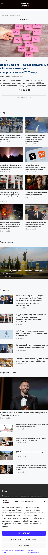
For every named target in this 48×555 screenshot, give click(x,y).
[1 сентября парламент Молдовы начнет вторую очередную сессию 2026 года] (6, 362)
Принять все (24, 533)
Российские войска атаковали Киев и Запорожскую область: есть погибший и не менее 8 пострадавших (10, 225)
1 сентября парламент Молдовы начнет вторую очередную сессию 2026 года (32, 360)
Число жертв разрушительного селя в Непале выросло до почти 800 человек (11, 137)
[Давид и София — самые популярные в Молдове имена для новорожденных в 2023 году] (24, 40)
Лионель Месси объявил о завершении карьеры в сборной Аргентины (23, 413)
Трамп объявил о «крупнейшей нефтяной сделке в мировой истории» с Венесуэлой (35, 224)
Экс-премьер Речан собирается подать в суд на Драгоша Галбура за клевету (32, 346)
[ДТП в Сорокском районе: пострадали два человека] (6, 455)
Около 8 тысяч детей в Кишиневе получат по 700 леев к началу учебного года (31, 439)
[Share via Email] (29, 90)
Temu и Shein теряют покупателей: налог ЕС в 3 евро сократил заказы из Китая (35, 167)
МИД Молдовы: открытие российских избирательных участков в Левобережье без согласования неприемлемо (31, 318)
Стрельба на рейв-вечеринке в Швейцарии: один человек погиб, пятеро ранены (11, 167)
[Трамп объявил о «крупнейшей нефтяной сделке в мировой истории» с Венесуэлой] (36, 212)
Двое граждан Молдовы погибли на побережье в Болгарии (36, 194)
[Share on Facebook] (21, 90)
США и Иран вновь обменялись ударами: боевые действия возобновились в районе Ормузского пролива (35, 138)
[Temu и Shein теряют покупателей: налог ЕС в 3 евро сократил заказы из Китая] (36, 154)
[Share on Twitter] (24, 90)
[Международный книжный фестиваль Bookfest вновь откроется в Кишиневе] (6, 428)
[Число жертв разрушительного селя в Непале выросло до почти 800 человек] (11, 125)
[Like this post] (19, 90)
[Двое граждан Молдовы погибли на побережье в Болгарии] (36, 182)
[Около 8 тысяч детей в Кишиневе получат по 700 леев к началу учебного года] (6, 441)
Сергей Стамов (5, 76)
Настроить (24, 546)
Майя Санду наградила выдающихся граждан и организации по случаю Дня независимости (31, 333)
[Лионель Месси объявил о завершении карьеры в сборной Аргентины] (24, 393)
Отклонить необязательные (24, 539)
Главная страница (8, 15)
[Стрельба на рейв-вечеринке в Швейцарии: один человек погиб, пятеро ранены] (11, 154)
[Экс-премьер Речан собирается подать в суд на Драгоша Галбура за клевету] (6, 348)
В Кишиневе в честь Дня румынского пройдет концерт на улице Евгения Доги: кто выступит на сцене (31, 467)
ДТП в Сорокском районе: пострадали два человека (30, 453)
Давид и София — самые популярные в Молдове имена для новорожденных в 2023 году (24, 68)
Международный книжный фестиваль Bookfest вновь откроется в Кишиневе (32, 425)
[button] (45, 501)
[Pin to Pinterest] (26, 90)
